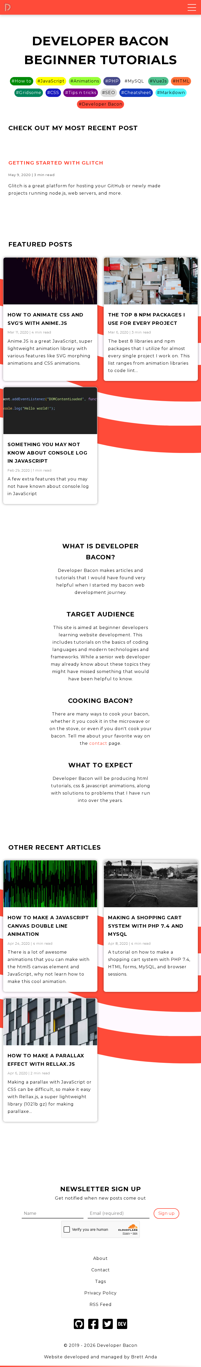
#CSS (53, 92)
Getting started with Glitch (55, 163)
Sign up (166, 1213)
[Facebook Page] (93, 1329)
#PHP (112, 81)
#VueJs (158, 81)
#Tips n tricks (80, 92)
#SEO (108, 92)
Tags (100, 1281)
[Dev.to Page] (122, 1329)
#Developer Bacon (100, 104)
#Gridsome (28, 92)
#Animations (84, 81)
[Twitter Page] (107, 1329)
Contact (100, 1269)
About (100, 1258)
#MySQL (134, 81)
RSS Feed (101, 1304)
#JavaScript (51, 81)
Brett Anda (144, 1356)
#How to (21, 81)
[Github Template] (79, 1329)
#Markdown (171, 92)
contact (98, 743)
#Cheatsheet (136, 92)
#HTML (181, 81)
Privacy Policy (100, 1293)
